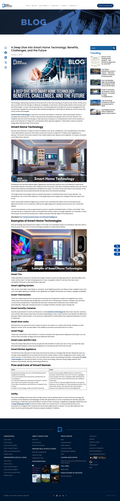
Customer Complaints (96, 448)
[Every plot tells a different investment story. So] (36, 478)
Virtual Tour (54, 5)
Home (28, 5)
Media (64, 5)
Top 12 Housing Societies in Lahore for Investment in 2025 (108, 103)
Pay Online (92, 445)
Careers (91, 439)
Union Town (93, 465)
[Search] (114, 48)
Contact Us (92, 436)
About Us (34, 5)
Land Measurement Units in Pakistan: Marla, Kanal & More (108, 111)
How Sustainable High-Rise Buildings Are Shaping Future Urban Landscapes (108, 83)
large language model (20, 404)
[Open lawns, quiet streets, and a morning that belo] (46, 478)
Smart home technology (20, 115)
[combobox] (101, 48)
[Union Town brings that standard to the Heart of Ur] (46, 469)
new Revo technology (55, 312)
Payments (73, 5)
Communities (43, 5)
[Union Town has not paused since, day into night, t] (55, 478)
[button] (6, 47)
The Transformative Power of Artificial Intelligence (38, 217)
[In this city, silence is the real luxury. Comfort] (55, 469)
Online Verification (95, 451)
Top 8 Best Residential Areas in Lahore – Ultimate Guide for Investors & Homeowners (108, 72)
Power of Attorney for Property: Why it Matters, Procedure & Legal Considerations (108, 93)
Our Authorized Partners (97, 454)
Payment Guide (94, 442)
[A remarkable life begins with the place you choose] (36, 469)
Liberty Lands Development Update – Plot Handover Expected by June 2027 (108, 60)
